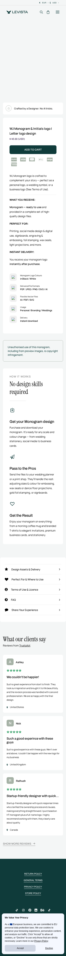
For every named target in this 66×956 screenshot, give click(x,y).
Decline (49, 948)
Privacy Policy (41, 941)
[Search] (39, 12)
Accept (20, 948)
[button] (57, 12)
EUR (44, 3)
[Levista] (17, 12)
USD (54, 3)
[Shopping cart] (46, 12)
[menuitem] (44, 2)
